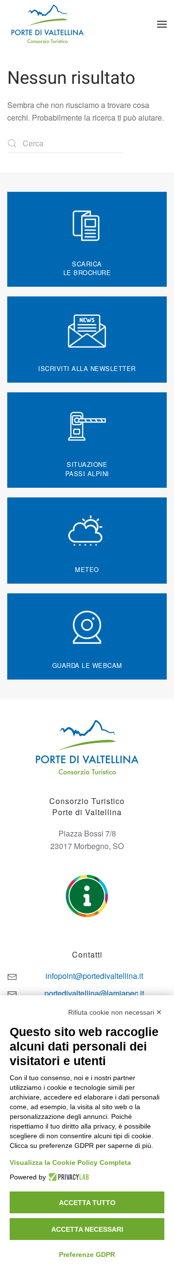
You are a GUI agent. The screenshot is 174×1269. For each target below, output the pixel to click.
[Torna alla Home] (48, 24)
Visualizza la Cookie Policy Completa (70, 1162)
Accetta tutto (87, 1203)
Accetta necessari (87, 1229)
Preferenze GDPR (87, 1254)
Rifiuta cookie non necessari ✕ (115, 1012)
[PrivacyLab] (67, 1177)
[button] (162, 24)
